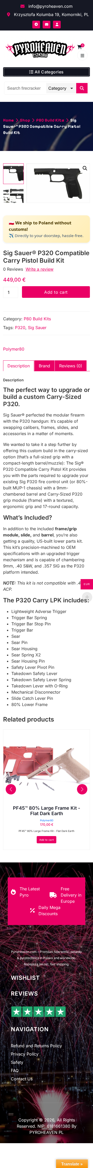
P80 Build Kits (50, 120)
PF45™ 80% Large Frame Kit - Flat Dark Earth (46, 810)
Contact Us (22, 1078)
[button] (85, 168)
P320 (20, 327)
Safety (17, 1062)
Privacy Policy (24, 1054)
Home (8, 120)
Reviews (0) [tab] (70, 365)
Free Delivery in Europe (71, 895)
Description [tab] (18, 365)
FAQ (15, 1070)
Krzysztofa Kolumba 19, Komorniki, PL (51, 14)
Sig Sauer (37, 327)
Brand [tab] (44, 365)
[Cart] (79, 47)
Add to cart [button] (46, 839)
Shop (25, 120)
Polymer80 (13, 349)
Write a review (39, 269)
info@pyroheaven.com (50, 6)
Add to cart (55, 292)
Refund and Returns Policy (36, 1045)
